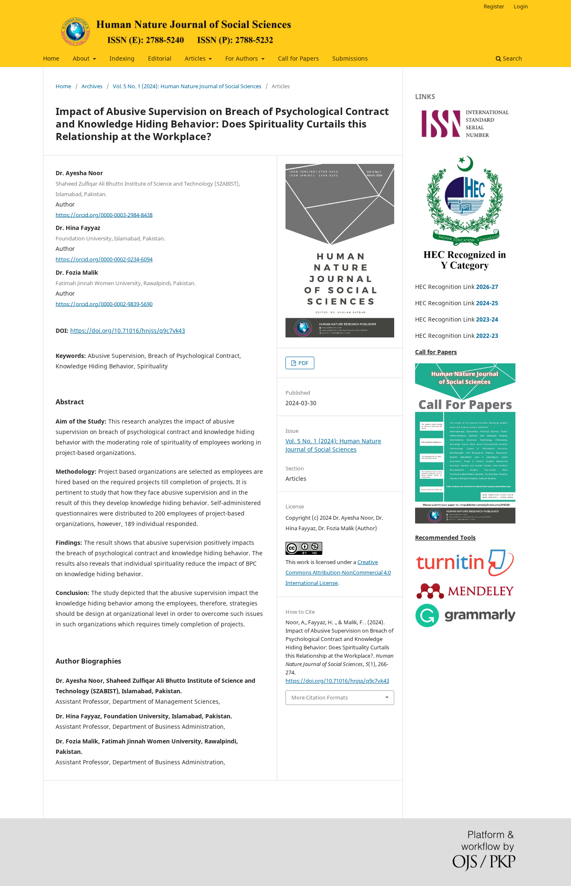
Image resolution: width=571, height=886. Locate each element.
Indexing (122, 58)
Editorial (159, 58)
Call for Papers (298, 58)
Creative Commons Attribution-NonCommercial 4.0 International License (338, 572)
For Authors (242, 58)
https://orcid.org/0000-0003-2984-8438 (104, 214)
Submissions (350, 58)
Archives (92, 86)
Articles (196, 58)
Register (494, 6)
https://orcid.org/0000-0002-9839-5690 (104, 303)
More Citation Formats (319, 697)
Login (521, 6)
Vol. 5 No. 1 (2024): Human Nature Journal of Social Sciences (187, 86)
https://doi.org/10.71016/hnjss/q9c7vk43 (127, 330)
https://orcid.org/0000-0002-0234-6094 (104, 259)
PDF (302, 363)
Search (511, 58)
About (82, 58)
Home (51, 58)
